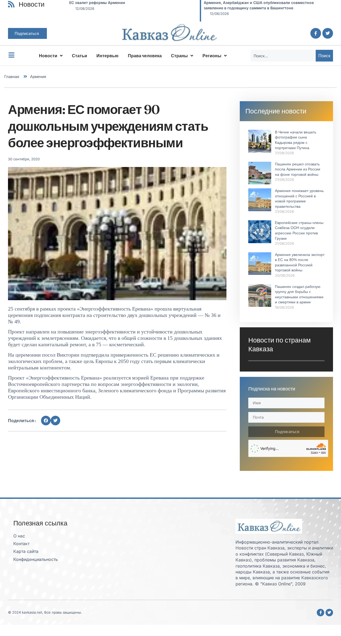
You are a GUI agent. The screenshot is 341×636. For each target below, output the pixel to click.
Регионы (211, 55)
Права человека (145, 55)
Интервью (107, 55)
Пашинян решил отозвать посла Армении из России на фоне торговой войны (297, 169)
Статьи (79, 55)
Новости (48, 55)
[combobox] (283, 56)
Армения (38, 76)
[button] (46, 420)
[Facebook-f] (315, 33)
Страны (179, 55)
